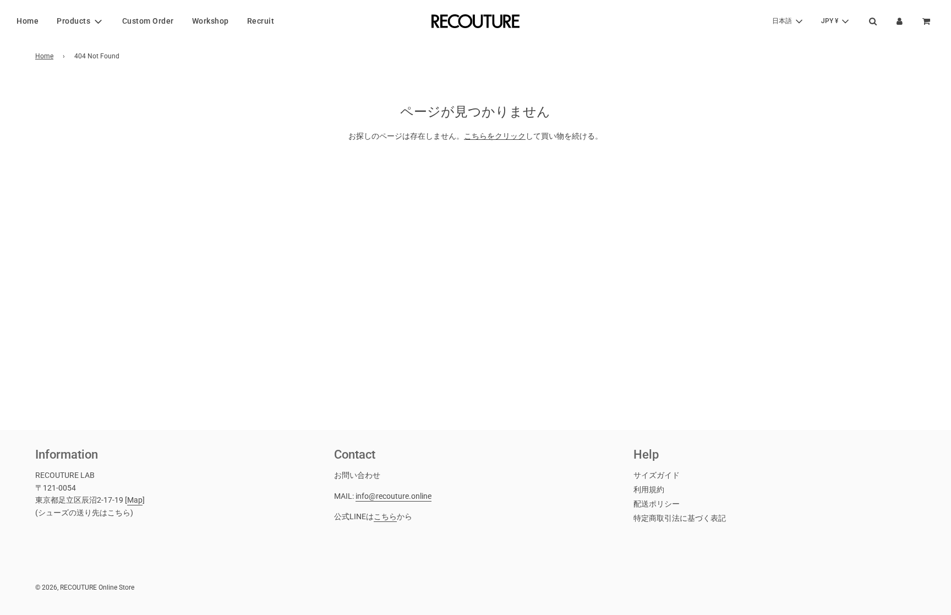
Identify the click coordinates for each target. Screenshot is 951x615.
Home (28, 21)
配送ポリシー (656, 503)
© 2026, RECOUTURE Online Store (84, 587)
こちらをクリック (495, 136)
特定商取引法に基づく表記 (679, 518)
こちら (385, 516)
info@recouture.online (393, 496)
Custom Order (148, 21)
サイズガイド (656, 475)
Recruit (261, 21)
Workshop (210, 21)
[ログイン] (899, 21)
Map (135, 500)
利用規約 (648, 489)
